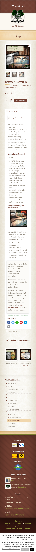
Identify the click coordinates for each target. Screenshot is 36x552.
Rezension (15, 85)
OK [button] (32, 549)
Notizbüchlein (11, 406)
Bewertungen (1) (14, 331)
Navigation (19, 26)
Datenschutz (22, 526)
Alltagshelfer (13, 414)
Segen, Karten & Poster (15, 417)
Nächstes (19, 346)
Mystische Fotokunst (15, 420)
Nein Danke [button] (25, 549)
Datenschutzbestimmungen (11, 549)
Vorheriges (7, 340)
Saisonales (10, 395)
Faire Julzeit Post (12, 383)
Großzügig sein (11, 426)
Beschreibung (13, 111)
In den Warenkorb (20, 100)
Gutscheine (10, 386)
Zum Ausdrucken (12, 412)
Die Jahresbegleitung (13, 409)
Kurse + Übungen (12, 423)
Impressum (10, 528)
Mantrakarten (13, 403)
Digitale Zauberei (17, 118)
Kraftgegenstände (12, 392)
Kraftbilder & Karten (13, 400)
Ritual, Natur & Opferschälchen (16, 389)
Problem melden (23, 528)
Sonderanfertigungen (13, 397)
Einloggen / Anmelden (17, 4)
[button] (8, 322)
